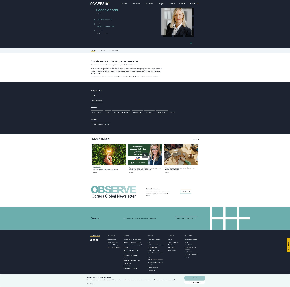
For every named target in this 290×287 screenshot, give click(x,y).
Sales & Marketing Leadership (155, 259)
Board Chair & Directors (154, 239)
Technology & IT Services (130, 268)
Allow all (195, 278)
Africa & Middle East (173, 242)
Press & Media (188, 244)
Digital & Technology (153, 250)
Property (150, 265)
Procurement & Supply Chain (155, 262)
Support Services (162, 112)
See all (195, 139)
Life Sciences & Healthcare (130, 255)
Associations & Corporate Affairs (132, 239)
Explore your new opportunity (185, 218)
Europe (170, 239)
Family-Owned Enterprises (130, 250)
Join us (186, 242)
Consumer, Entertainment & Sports (132, 244)
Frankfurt (99, 26)
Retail (107, 112)
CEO (149, 242)
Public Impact (127, 263)
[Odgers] (99, 4)
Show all (107, 100)
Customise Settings (194, 282)
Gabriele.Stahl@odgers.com (104, 19)
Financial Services (128, 252)
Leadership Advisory (112, 244)
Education (126, 247)
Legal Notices (188, 251)
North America (172, 247)
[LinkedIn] (191, 43)
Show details (90, 284)
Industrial (125, 258)
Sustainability (127, 266)
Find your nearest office (191, 239)
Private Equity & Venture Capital (131, 260)
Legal (149, 257)
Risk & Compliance (153, 267)
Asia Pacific (171, 244)
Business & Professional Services (132, 242)
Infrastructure (149, 112)
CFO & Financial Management (100, 124)
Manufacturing (137, 112)
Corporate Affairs (152, 247)
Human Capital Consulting (114, 247)
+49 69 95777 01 (109, 26)
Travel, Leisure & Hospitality (121, 112)
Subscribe (184, 191)
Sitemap (187, 257)
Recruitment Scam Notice (191, 254)
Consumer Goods (97, 112)
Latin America (172, 250)
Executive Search (97, 100)
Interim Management (112, 242)
